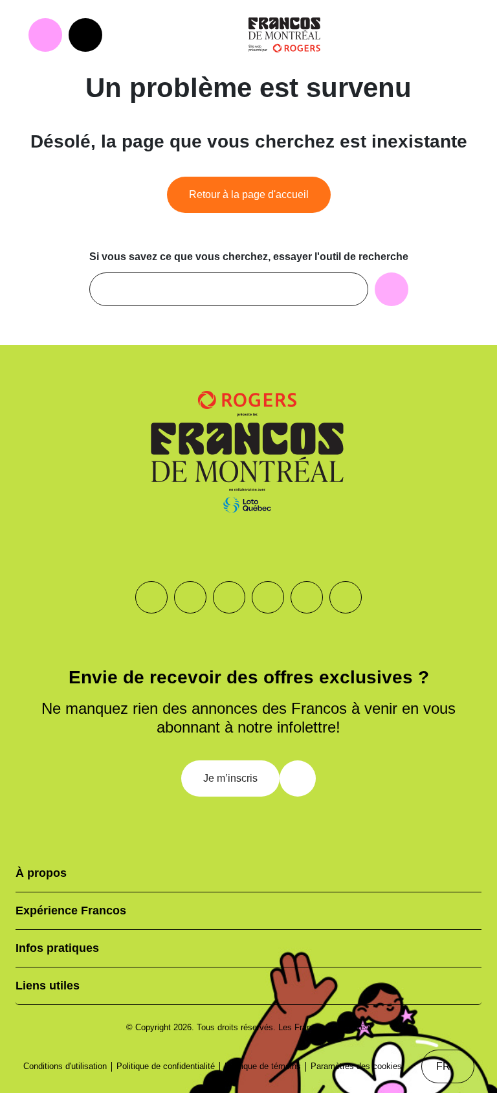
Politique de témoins (263, 1066)
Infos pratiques (57, 948)
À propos (41, 873)
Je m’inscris (230, 778)
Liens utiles (48, 985)
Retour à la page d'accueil (249, 194)
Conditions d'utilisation (65, 1066)
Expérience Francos (71, 910)
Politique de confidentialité (165, 1066)
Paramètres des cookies (356, 1066)
